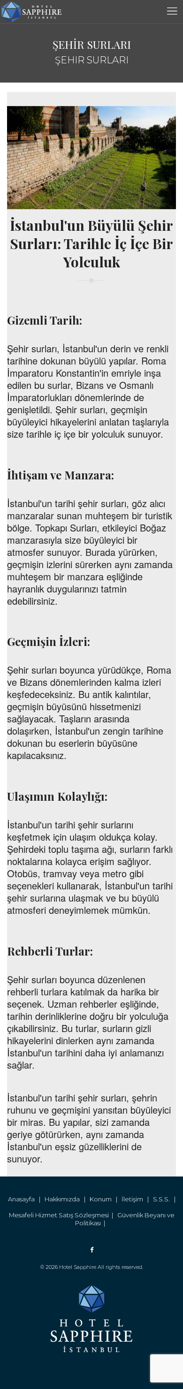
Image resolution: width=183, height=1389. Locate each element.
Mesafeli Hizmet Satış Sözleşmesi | (63, 1215)
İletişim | (137, 1199)
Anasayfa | (26, 1199)
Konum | (106, 1199)
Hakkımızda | (67, 1199)
